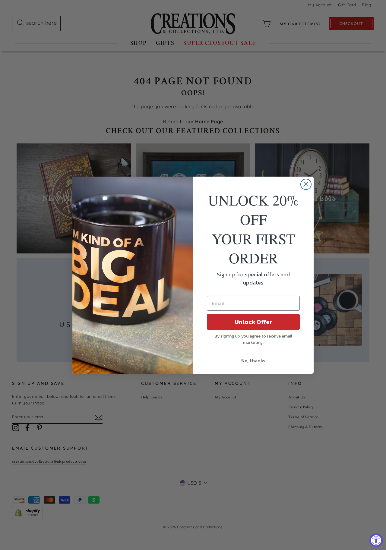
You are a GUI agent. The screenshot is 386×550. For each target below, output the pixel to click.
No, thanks (253, 360)
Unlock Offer (253, 321)
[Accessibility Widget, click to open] (376, 540)
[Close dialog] (306, 184)
